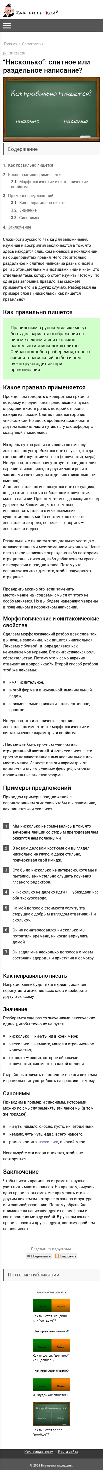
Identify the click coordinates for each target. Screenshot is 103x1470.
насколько (48, 1142)
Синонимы (25, 217)
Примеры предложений (28, 195)
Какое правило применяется (32, 174)
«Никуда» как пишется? (50, 1395)
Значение (24, 210)
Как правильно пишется (28, 165)
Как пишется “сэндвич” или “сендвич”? (50, 1318)
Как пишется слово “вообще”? (47, 1432)
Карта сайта (68, 1452)
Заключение (17, 227)
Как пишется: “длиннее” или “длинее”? (51, 1358)
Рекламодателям (38, 1452)
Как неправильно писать (38, 202)
